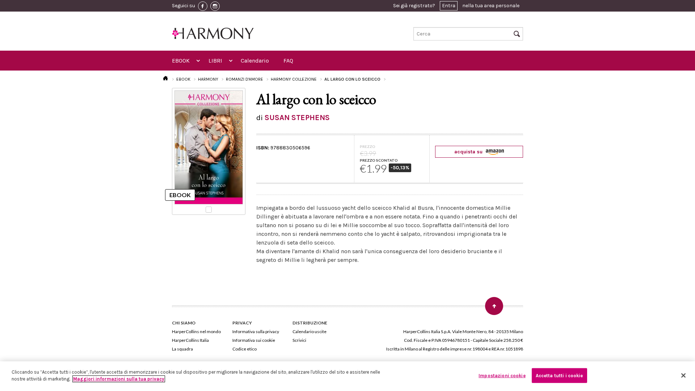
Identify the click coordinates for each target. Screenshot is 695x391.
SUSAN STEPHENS (297, 117)
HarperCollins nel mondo (196, 331)
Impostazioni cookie (502, 375)
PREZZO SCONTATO (379, 160)
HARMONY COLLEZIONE (294, 79)
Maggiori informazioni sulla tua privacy (118, 379)
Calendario (255, 60)
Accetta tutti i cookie (559, 375)
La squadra (182, 349)
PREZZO (367, 146)
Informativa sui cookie (253, 340)
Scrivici (299, 340)
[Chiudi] (683, 375)
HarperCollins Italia (190, 340)
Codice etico (244, 349)
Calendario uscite (309, 331)
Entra (448, 6)
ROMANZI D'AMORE (244, 79)
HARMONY (208, 79)
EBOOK (181, 60)
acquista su (469, 152)
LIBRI (215, 60)
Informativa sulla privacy (255, 331)
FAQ (288, 60)
